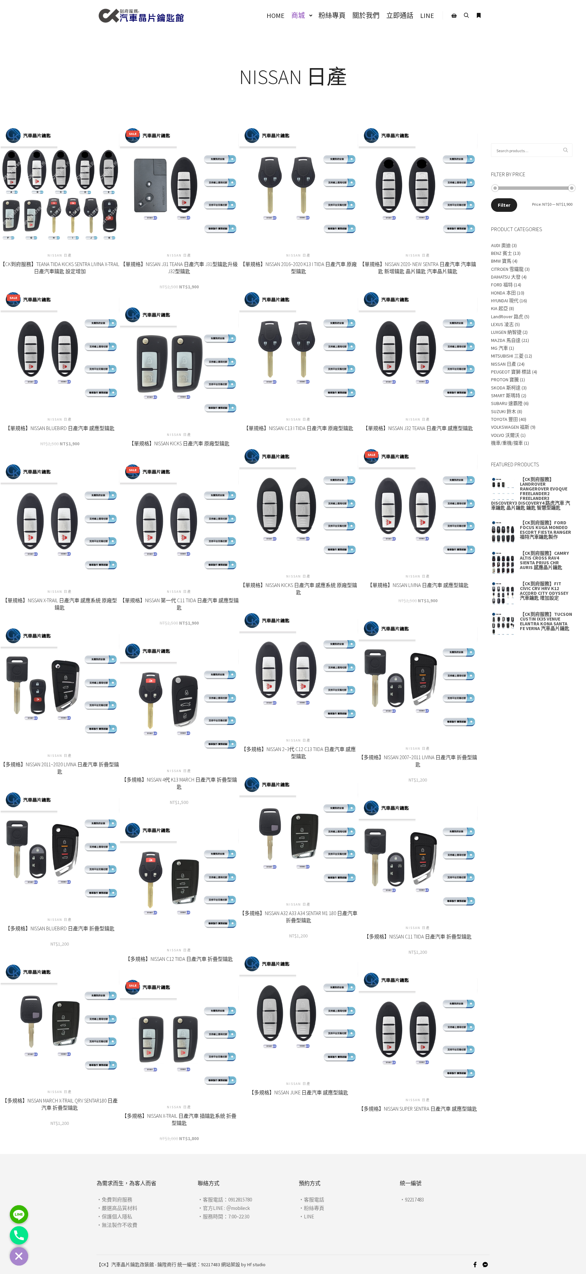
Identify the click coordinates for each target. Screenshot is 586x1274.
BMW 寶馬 (501, 261)
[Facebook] (475, 1264)
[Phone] (19, 1235)
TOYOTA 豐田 (504, 419)
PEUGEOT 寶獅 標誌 (511, 372)
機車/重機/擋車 (507, 443)
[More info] (478, 15)
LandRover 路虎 (507, 317)
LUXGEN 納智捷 (506, 332)
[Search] (466, 15)
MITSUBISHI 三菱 (507, 356)
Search (567, 150)
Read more (60, 184)
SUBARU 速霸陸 (507, 403)
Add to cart (179, 189)
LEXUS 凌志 (502, 324)
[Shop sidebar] (454, 15)
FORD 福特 (502, 285)
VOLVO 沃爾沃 (505, 435)
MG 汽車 (499, 348)
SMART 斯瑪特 (505, 395)
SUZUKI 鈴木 (503, 411)
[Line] (19, 1214)
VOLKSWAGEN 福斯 (510, 427)
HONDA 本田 (503, 293)
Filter (504, 205)
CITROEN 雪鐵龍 (507, 269)
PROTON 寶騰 (505, 380)
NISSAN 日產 (503, 364)
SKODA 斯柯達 (506, 388)
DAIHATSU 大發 (506, 277)
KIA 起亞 (499, 308)
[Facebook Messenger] (485, 1264)
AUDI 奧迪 (501, 245)
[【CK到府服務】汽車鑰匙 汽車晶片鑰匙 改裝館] (141, 15)
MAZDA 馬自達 (506, 340)
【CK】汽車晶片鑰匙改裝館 (125, 1264)
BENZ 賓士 (501, 253)
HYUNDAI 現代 (505, 301)
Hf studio (256, 1264)
